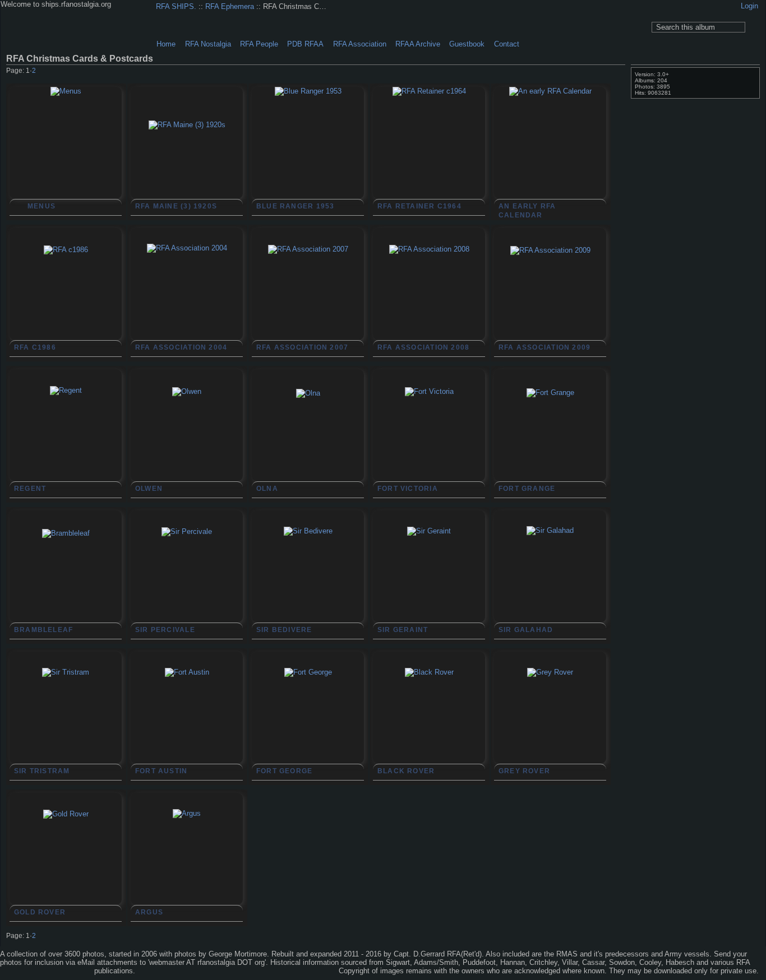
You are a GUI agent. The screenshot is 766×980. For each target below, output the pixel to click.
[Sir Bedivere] (308, 583)
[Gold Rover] (66, 866)
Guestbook (466, 44)
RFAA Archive (417, 44)
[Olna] (308, 445)
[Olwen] (187, 443)
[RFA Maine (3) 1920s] (187, 176)
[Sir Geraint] (429, 583)
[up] (598, 71)
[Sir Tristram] (66, 724)
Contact (506, 44)
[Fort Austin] (187, 724)
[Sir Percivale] (187, 583)
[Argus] (187, 865)
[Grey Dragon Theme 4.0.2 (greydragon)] (66, 972)
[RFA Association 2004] (187, 300)
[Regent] (66, 442)
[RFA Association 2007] (308, 301)
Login (749, 6)
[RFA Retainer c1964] (429, 143)
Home (166, 44)
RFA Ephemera (229, 6)
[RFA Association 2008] (429, 301)
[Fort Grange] (550, 444)
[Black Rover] (429, 724)
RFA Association (359, 44)
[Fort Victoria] (429, 443)
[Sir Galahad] (550, 582)
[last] (620, 71)
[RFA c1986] (66, 301)
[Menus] (66, 143)
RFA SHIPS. (176, 6)
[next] (609, 71)
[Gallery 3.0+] (27, 972)
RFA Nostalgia (208, 44)
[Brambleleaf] (66, 585)
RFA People (259, 44)
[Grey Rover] (550, 724)
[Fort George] (308, 724)
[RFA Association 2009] (550, 302)
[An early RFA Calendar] (550, 143)
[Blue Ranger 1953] (308, 143)
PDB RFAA (305, 44)
